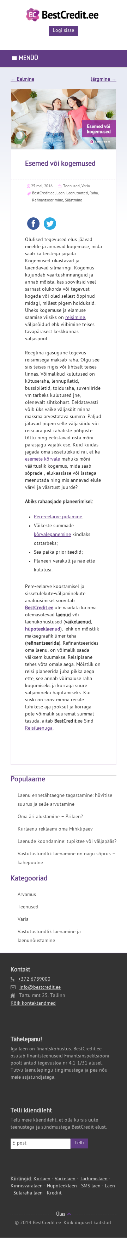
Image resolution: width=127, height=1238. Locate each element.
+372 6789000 (34, 980)
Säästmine (73, 200)
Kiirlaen (42, 1179)
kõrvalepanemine (52, 535)
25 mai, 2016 (42, 186)
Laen (60, 193)
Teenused (71, 186)
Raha (94, 193)
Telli (79, 1143)
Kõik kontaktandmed (33, 1004)
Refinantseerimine (47, 200)
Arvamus (27, 895)
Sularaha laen (28, 1194)
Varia (85, 186)
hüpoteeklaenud (42, 630)
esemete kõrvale (42, 460)
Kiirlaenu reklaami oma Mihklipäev (55, 830)
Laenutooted (77, 193)
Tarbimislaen (94, 1179)
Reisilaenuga (39, 729)
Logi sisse (63, 31)
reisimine (75, 318)
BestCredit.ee (43, 193)
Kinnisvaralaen (27, 1186)
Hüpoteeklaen (62, 1186)
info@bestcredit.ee (40, 988)
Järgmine (103, 80)
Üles (61, 1215)
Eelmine (22, 80)
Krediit (54, 1194)
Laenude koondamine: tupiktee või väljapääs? (67, 842)
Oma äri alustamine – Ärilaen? (50, 817)
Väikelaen (65, 1179)
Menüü (27, 58)
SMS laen (91, 1186)
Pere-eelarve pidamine (58, 517)
